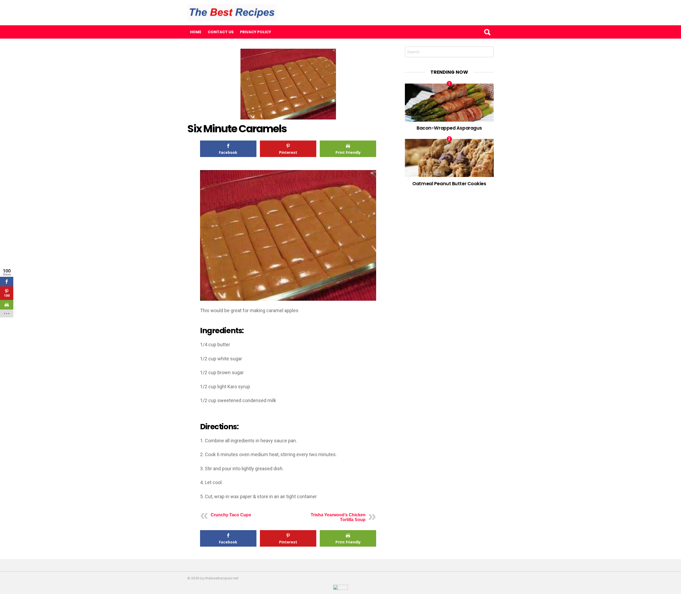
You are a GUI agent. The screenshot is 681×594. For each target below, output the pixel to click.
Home (195, 32)
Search (487, 32)
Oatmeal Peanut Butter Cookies (449, 183)
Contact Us (221, 32)
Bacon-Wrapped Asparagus (449, 128)
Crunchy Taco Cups (231, 515)
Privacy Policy (255, 32)
